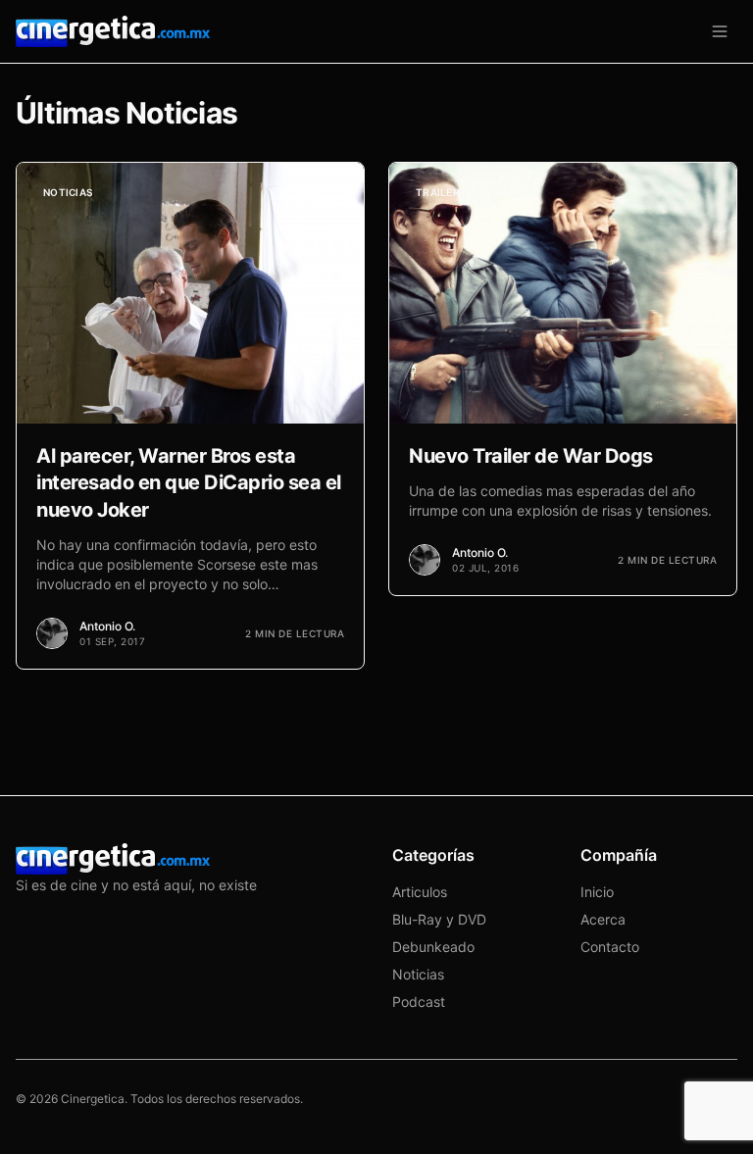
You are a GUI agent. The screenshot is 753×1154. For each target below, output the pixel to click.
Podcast (418, 1001)
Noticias (418, 974)
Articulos (419, 891)
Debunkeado (433, 946)
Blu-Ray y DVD (439, 919)
